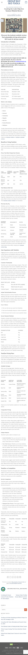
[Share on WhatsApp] (8, 577)
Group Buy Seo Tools (14, 2)
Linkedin (17, 650)
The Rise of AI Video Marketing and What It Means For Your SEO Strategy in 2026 (14, 618)
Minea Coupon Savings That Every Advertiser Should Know (13, 630)
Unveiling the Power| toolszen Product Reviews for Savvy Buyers (7, 597)
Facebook (6, 650)
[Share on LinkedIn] (20, 577)
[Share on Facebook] (10, 577)
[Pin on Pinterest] (18, 577)
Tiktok (20, 651)
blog (7, 7)
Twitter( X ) (15, 651)
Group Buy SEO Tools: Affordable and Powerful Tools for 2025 (13, 623)
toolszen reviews (10, 137)
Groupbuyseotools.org (20, 61)
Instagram (11, 650)
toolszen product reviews (9, 200)
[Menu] (2, 2)
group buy (11, 7)
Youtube (9, 651)
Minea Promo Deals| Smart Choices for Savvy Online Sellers (13, 634)
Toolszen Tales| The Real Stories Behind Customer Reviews (21, 597)
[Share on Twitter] (13, 577)
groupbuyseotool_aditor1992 (14, 15)
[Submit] (25, 609)
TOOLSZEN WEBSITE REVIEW (15, 583)
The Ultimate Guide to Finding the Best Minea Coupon (14, 626)
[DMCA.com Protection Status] (14, 644)
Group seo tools (18, 7)
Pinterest (4, 651)
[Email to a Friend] (15, 577)
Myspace (22, 650)
